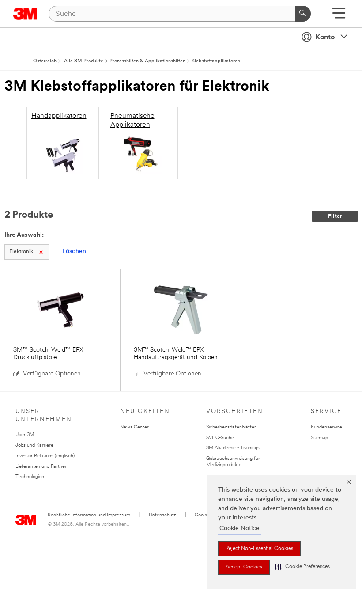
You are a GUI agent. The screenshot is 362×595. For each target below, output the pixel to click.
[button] (302, 567)
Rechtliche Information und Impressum (89, 515)
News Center (134, 427)
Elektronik (21, 251)
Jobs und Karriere (34, 445)
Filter (335, 216)
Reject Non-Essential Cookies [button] (259, 548)
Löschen (74, 251)
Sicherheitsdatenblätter (231, 427)
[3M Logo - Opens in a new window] (25, 13)
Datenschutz (162, 515)
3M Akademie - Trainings (233, 448)
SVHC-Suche (220, 438)
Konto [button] (324, 37)
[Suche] (303, 14)
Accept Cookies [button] (244, 567)
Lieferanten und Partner (41, 466)
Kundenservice (326, 427)
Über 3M (24, 434)
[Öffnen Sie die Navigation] (338, 16)
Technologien (29, 476)
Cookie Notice (239, 528)
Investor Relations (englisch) (45, 456)
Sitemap (319, 438)
